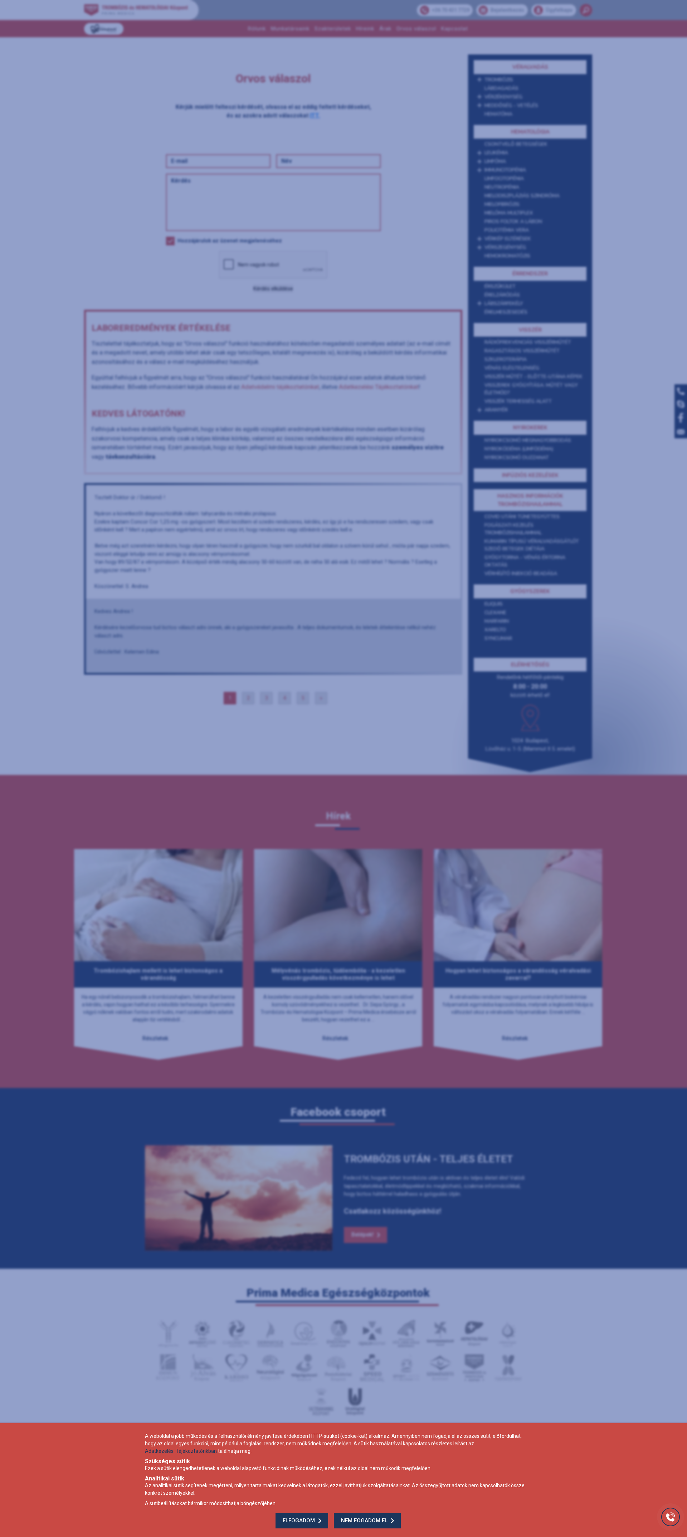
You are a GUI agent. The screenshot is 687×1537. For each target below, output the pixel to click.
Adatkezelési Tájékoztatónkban (181, 1451)
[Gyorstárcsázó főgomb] (670, 1517)
